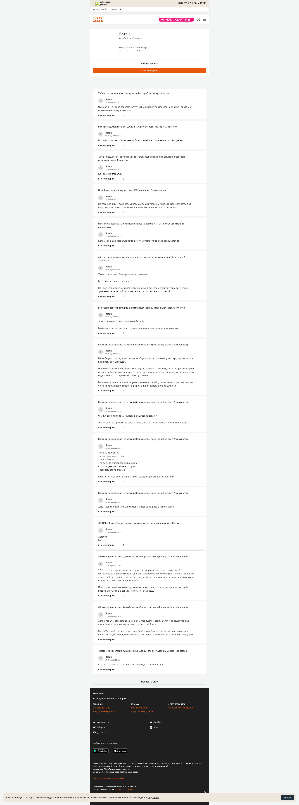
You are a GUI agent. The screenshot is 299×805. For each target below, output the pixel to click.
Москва (114, 9)
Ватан (108, 99)
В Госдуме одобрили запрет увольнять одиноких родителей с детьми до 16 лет (138, 126)
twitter (157, 722)
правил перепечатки (124, 789)
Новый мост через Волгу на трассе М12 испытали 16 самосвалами (132, 190)
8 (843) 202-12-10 (101, 707)
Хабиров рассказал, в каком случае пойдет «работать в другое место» (134, 93)
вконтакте (103, 722)
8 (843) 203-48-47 (139, 707)
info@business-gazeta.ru (105, 711)
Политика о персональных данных (108, 778)
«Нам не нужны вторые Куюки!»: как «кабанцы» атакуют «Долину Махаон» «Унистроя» (143, 556)
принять (287, 797)
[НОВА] (175, 20)
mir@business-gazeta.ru (142, 711)
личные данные (149, 63)
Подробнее (153, 797)
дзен (156, 727)
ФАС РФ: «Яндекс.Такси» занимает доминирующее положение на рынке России (139, 523)
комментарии (149, 70)
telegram (102, 727)
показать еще (149, 681)
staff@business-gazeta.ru (181, 707)
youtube (101, 732)
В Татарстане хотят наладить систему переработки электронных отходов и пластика (141, 308)
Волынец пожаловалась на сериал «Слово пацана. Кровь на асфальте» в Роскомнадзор (143, 344)
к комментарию (106, 115)
